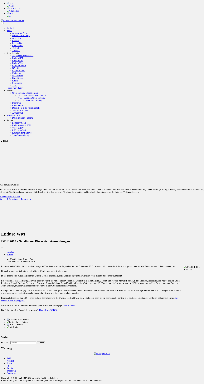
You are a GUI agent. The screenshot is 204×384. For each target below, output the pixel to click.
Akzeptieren (5, 196)
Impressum (26, 199)
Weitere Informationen (10, 199)
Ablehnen (15, 196)
